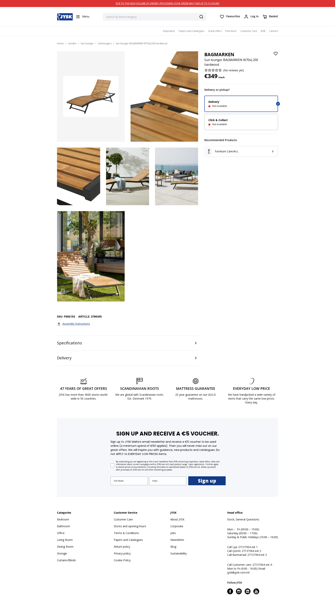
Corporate (176, 526)
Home (60, 43)
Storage (62, 553)
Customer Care (248, 31)
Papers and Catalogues (191, 31)
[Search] (201, 17)
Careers (273, 31)
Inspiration (169, 31)
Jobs (173, 533)
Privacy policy (122, 553)
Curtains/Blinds (66, 560)
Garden (72, 43)
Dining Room (65, 546)
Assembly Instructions (76, 324)
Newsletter (177, 540)
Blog (173, 546)
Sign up (207, 480)
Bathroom (63, 526)
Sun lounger (87, 43)
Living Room (65, 540)
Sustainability (178, 553)
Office (61, 533)
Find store (231, 31)
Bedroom (63, 519)
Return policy (122, 546)
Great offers (215, 31)
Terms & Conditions (126, 533)
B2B (263, 31)
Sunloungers (104, 43)
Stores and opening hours (130, 526)
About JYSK (177, 519)
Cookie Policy (122, 560)
